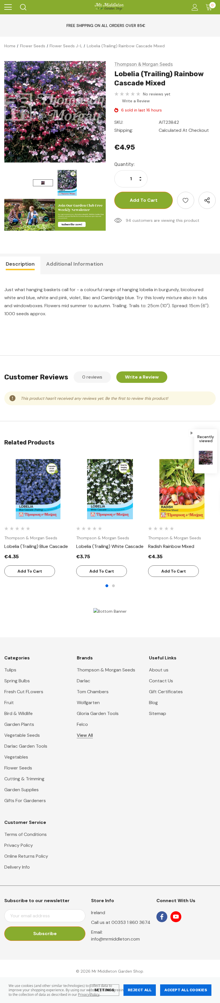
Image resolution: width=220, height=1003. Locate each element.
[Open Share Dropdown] (207, 200)
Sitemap (157, 713)
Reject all (140, 990)
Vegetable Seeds (22, 735)
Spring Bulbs (17, 681)
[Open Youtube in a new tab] (175, 916)
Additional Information (74, 263)
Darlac (83, 681)
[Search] (22, 7)
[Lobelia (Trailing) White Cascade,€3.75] (110, 489)
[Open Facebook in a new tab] (161, 916)
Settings (104, 990)
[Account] (193, 7)
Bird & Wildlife (18, 713)
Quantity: (124, 164)
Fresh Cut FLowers (23, 692)
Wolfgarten (88, 703)
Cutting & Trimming (24, 779)
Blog (153, 703)
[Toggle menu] (8, 7)
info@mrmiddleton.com (115, 939)
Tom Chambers (93, 692)
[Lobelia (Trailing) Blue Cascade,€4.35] (38, 489)
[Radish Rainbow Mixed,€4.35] (182, 489)
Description (20, 263)
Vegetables (16, 757)
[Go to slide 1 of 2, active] (106, 585)
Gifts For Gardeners (25, 801)
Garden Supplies (21, 790)
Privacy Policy (88, 994)
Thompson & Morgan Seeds (106, 670)
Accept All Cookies (185, 990)
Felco (82, 724)
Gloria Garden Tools (98, 713)
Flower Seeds (18, 768)
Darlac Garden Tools (25, 746)
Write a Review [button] (136, 100)
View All (85, 735)
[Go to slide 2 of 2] (113, 585)
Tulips (10, 670)
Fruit (9, 703)
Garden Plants (19, 724)
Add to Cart (29, 571)
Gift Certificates (166, 692)
